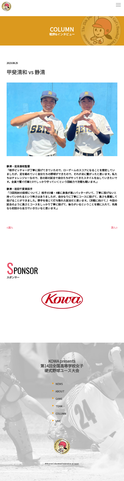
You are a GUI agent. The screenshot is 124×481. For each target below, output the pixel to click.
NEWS (59, 384)
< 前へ (10, 227)
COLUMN (61, 413)
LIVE (58, 421)
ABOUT (60, 391)
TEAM (59, 406)
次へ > (114, 227)
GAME (59, 399)
